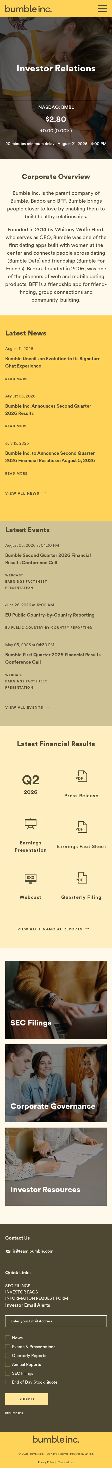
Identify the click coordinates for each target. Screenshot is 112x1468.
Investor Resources (45, 1189)
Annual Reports (26, 1364)
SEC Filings (30, 1022)
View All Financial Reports (50, 929)
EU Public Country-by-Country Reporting (50, 615)
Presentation (19, 588)
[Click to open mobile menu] (102, 9)
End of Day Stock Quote (35, 1382)
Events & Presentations (33, 1346)
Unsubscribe (14, 1413)
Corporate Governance (52, 1106)
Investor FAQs (21, 1292)
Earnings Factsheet (26, 582)
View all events (24, 707)
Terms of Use (66, 1462)
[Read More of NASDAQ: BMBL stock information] (56, 125)
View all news (22, 493)
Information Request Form (36, 1298)
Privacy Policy (46, 1462)
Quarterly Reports (29, 1355)
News (17, 1337)
